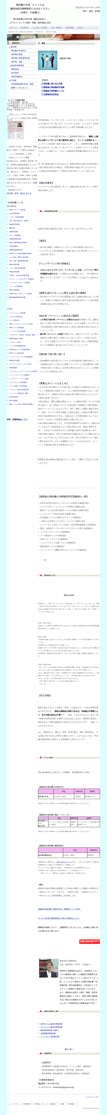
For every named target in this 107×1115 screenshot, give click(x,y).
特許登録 (15, 72)
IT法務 (13, 80)
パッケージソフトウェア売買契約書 (21, 357)
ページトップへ (92, 1097)
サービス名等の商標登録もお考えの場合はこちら (58, 918)
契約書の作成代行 (18, 50)
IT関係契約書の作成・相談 (22, 83)
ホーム (14, 27)
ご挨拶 (62, 1104)
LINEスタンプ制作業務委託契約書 (20, 253)
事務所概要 (69, 27)
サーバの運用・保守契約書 (18, 386)
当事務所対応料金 (51, 94)
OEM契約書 (13, 368)
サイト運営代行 (14, 320)
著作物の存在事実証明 (20, 57)
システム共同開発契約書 (17, 346)
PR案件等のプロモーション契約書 (20, 293)
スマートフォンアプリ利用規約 (19, 375)
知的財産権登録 (17, 65)
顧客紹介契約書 (14, 360)
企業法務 (52, 1104)
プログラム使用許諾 (15, 317)
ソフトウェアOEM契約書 (50, 1036)
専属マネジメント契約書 (17, 210)
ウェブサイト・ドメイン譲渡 (18, 379)
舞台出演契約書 (14, 290)
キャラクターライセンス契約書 (19, 283)
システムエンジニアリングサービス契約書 (23, 371)
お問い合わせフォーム (63, 862)
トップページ (14, 1104)
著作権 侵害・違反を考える (19, 193)
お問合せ (80, 27)
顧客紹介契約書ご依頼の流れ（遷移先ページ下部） (59, 909)
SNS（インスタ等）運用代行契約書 (21, 404)
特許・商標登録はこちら (17, 419)
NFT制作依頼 (13, 397)
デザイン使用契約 (15, 235)
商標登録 (15, 69)
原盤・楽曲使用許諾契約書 (18, 242)
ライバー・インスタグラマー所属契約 (21, 279)
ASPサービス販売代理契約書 (51, 1024)
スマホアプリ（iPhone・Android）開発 (22, 335)
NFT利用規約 (13, 400)
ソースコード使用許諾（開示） (19, 393)
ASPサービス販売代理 (16, 353)
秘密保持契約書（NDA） (50, 1030)
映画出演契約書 (14, 264)
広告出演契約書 (14, 213)
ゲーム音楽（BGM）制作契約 (19, 257)
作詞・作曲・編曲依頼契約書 (18, 261)
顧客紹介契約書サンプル (54, 90)
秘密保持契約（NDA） (16, 338)
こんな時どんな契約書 (39, 27)
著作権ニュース (40, 1104)
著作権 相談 (16, 61)
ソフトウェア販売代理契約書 (51, 1027)
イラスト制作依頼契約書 (17, 268)
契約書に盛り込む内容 (53, 83)
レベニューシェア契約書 (17, 313)
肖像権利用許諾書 (15, 239)
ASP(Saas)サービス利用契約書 (19, 349)
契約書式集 (24, 27)
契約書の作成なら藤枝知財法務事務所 (20, 32)
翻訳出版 (12, 228)
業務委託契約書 (14, 224)
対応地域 (71, 1104)
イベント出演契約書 (15, 286)
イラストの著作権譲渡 (16, 217)
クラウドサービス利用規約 (18, 382)
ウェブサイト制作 (15, 342)
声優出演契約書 (14, 272)
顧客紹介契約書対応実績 (54, 87)
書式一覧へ (69, 1049)
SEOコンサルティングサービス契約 (21, 324)
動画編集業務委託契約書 (17, 297)
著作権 (14, 46)
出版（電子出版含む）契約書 (18, 221)
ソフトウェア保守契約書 (17, 331)
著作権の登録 (16, 54)
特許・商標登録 (56, 27)
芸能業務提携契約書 (48, 1033)
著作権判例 (27, 1104)
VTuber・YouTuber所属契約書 (19, 275)
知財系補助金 (16, 76)
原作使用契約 (13, 246)
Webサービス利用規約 (16, 327)
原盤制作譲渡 (13, 231)
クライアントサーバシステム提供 (20, 364)
